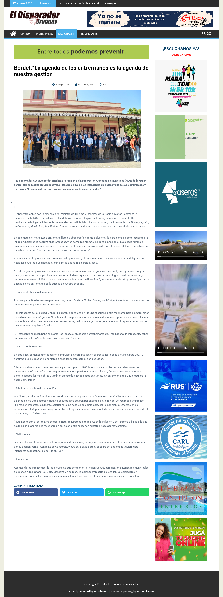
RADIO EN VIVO (180, 54)
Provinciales (89, 33)
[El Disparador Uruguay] (13, 33)
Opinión (25, 33)
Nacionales (66, 33)
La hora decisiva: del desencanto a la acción (84, 3)
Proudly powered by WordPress (88, 591)
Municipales (44, 33)
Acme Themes (145, 591)
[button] (36, 492)
